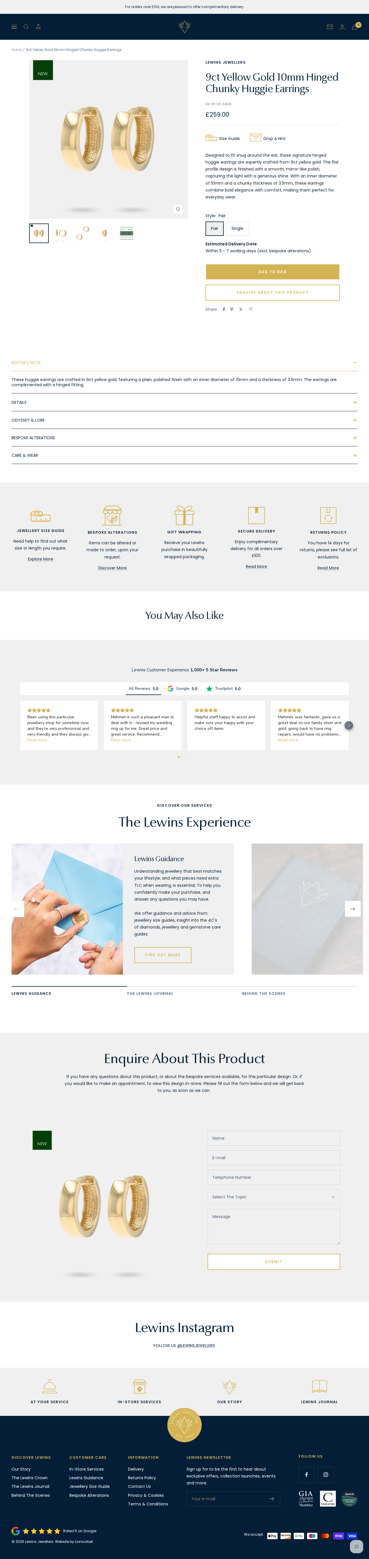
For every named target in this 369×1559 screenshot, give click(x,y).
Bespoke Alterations (89, 1495)
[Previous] (16, 909)
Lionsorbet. (84, 1541)
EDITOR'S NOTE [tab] (26, 362)
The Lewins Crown (30, 1478)
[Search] (26, 26)
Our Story (21, 1469)
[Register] (272, 1499)
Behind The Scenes (31, 1495)
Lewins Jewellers (226, 62)
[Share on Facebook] (224, 309)
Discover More (112, 568)
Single (237, 228)
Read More (256, 566)
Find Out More (163, 954)
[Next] (353, 909)
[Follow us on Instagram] (326, 1475)
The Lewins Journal (30, 1486)
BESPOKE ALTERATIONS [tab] (33, 438)
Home (17, 49)
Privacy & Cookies (146, 1495)
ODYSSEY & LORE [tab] (28, 420)
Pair (214, 228)
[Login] (342, 26)
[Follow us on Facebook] (307, 1475)
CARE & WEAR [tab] (25, 455)
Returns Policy (142, 1478)
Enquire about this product (273, 292)
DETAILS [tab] (19, 402)
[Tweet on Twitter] (240, 309)
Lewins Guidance (86, 1478)
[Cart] (354, 27)
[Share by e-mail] (250, 309)
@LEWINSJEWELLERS (196, 1345)
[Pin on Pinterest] (231, 309)
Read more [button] (37, 740)
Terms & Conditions (148, 1504)
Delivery (136, 1469)
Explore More (40, 559)
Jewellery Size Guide (89, 1486)
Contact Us (139, 1486)
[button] (20, 725)
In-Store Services (86, 1469)
